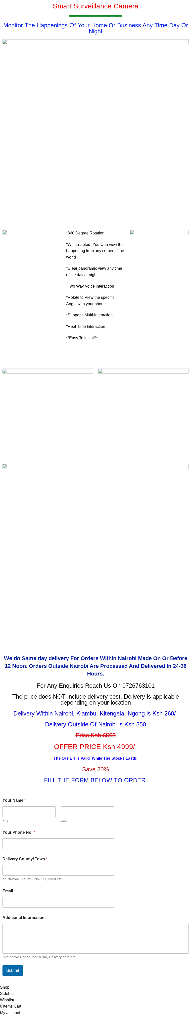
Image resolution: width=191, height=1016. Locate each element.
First (5, 820)
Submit (12, 970)
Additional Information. (24, 917)
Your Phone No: (18, 832)
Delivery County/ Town (25, 859)
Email (7, 891)
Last (64, 820)
